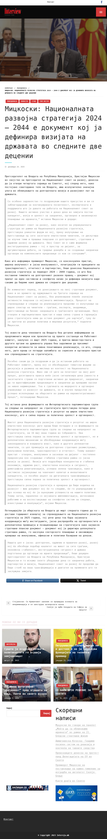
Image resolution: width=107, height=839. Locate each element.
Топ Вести (44, 101)
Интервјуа (11, 644)
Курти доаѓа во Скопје (70, 781)
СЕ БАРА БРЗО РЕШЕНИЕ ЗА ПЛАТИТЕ (73, 692)
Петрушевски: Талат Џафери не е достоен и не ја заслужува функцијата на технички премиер (77, 651)
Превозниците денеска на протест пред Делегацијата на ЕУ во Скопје (77, 756)
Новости (24, 101)
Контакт (50, 2)
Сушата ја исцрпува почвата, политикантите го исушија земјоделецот (25, 652)
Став (34, 101)
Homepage (9, 88)
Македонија (22, 88)
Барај (9, 708)
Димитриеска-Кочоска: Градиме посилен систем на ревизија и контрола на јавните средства (75, 744)
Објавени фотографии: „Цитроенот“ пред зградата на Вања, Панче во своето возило (25, 690)
